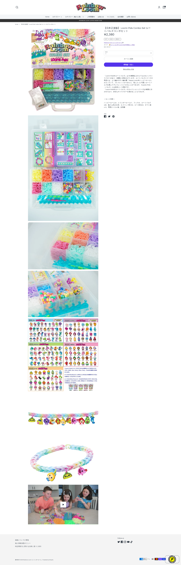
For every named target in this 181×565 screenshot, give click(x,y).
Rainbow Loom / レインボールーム (113, 42)
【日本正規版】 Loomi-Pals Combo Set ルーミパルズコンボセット (38, 24)
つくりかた (110, 17)
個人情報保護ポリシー (23, 543)
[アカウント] (159, 7)
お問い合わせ (131, 17)
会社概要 (121, 17)
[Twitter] (119, 542)
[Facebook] (122, 542)
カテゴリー (56, 17)
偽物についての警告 (22, 540)
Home (47, 17)
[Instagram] (125, 542)
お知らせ (101, 17)
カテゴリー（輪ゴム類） (73, 17)
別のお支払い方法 (128, 69)
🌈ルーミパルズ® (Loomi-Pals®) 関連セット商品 (122, 44)
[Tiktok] (131, 542)
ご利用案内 (91, 17)
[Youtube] (128, 542)
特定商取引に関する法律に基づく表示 (28, 546)
